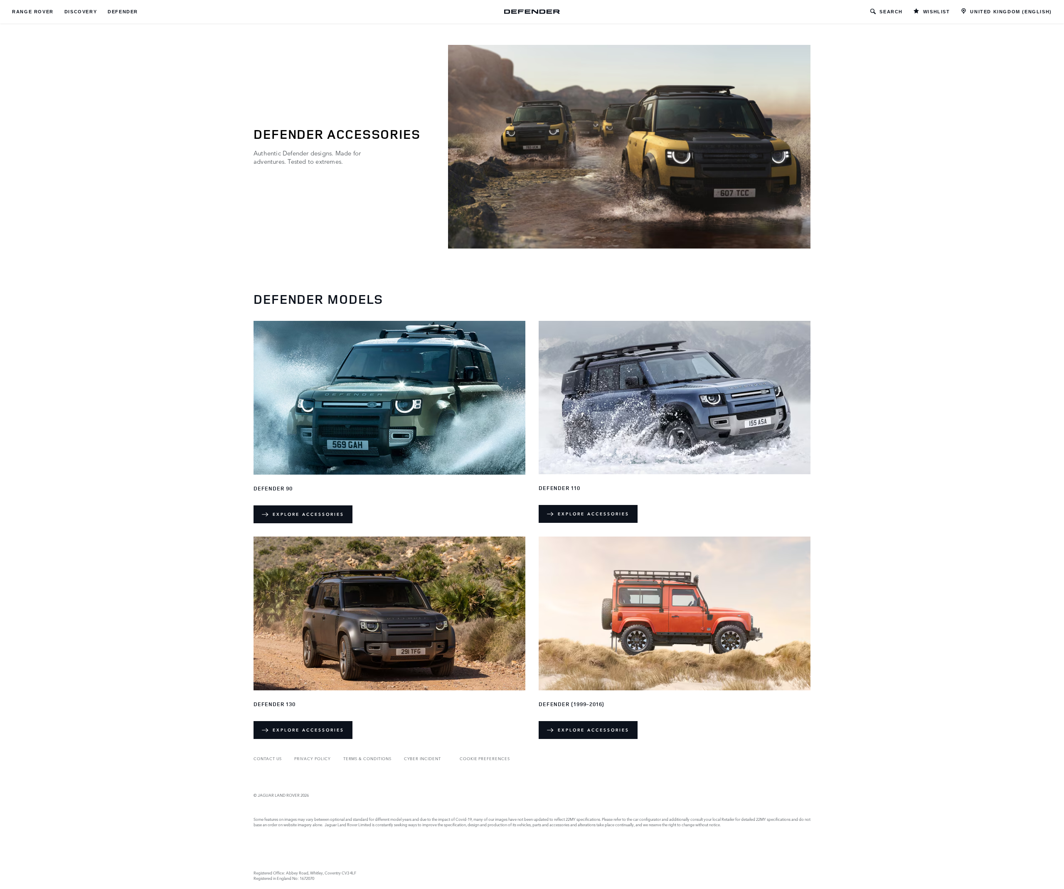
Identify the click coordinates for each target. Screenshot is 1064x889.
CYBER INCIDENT (422, 758)
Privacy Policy (312, 758)
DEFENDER (123, 11)
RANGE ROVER (33, 11)
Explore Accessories (308, 514)
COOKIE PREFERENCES (485, 758)
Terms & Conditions (367, 758)
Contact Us (268, 758)
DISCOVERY (80, 11)
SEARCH (891, 11)
